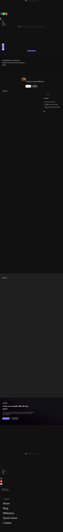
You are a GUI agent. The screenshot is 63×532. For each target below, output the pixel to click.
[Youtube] (6, 14)
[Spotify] (3, 14)
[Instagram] (1, 14)
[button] (28, 86)
